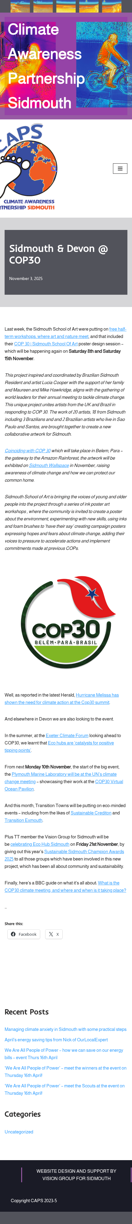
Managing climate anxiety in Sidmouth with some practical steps (65, 1029)
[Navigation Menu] (120, 168)
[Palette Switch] (66, 6)
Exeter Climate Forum (67, 735)
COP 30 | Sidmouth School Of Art (46, 343)
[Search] (54, 168)
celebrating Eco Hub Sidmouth (39, 844)
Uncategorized (19, 1131)
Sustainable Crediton (91, 812)
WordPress (85, 1217)
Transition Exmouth (23, 820)
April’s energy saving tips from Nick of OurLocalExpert (56, 1039)
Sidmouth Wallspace (49, 465)
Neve (41, 1217)
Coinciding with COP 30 (27, 450)
